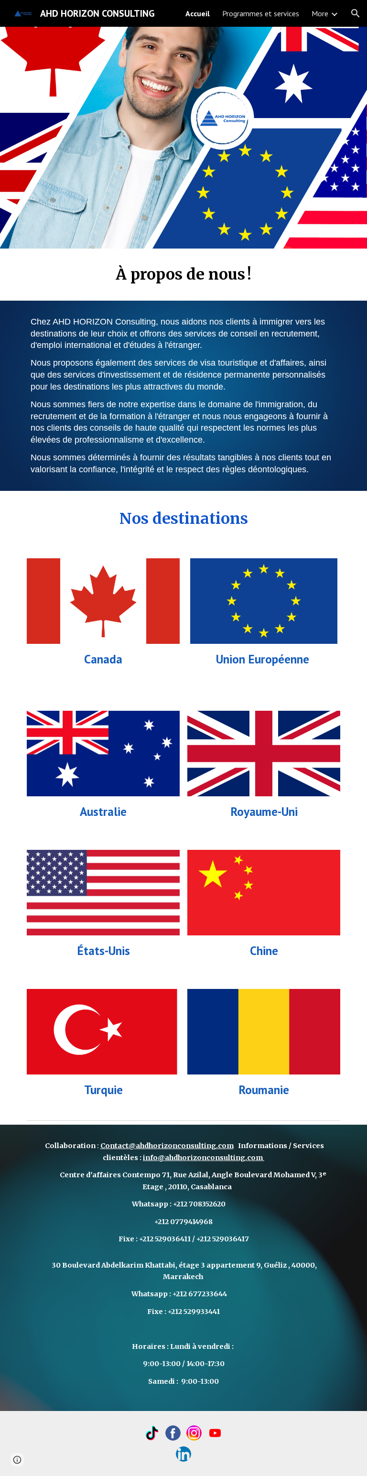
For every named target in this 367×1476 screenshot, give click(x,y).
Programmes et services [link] (260, 13)
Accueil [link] (197, 13)
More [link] (320, 13)
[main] (183, 274)
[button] (355, 13)
